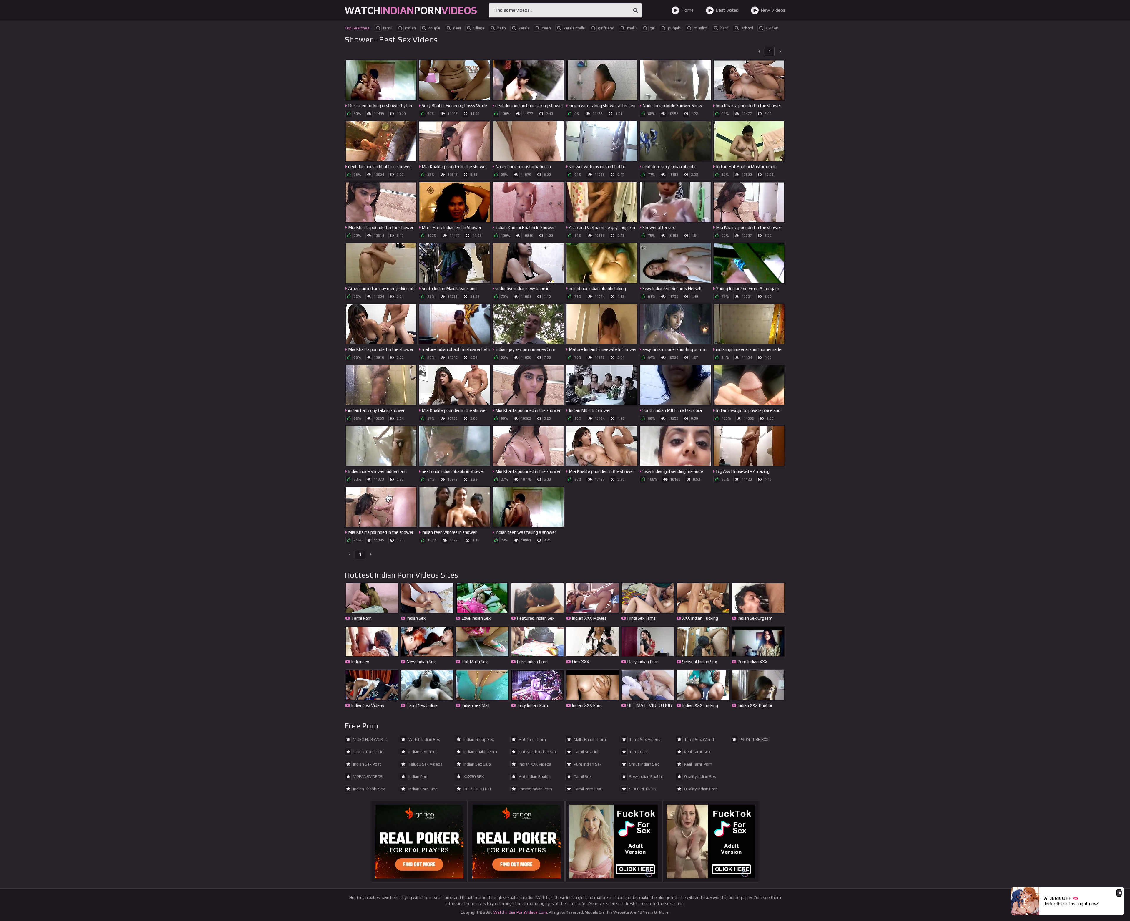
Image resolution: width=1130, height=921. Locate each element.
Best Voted (727, 10)
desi (457, 28)
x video (772, 28)
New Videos (773, 10)
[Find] (635, 10)
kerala (524, 28)
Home (687, 10)
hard (724, 28)
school (747, 28)
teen (546, 28)
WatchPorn (411, 10)
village (479, 28)
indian (410, 28)
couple (434, 28)
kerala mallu (574, 28)
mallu (632, 28)
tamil (387, 28)
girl (652, 28)
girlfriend (606, 28)
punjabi (674, 28)
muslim (701, 28)
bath (501, 28)
